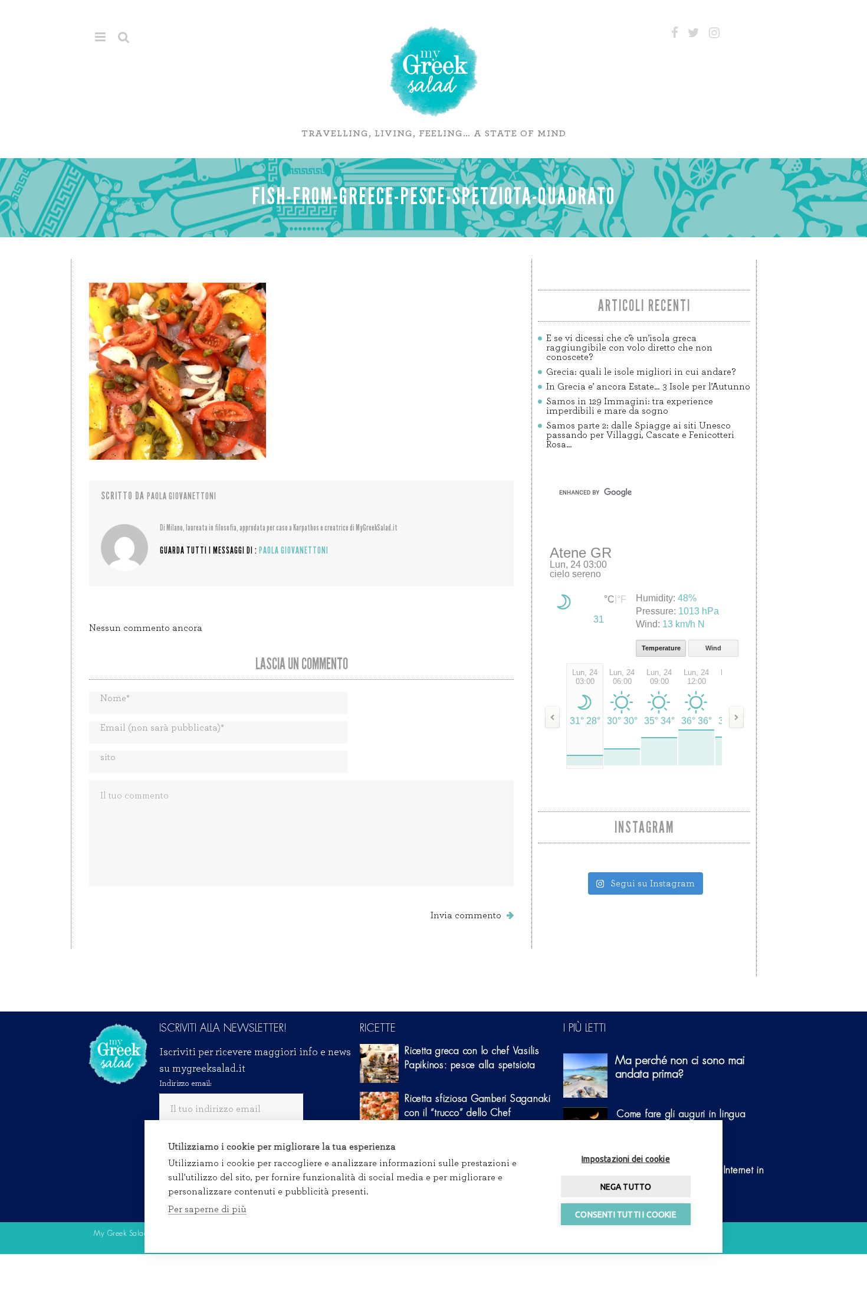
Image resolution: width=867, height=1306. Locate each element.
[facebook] (674, 33)
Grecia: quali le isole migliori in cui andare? (640, 372)
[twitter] (693, 33)
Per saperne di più (207, 1209)
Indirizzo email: (185, 1083)
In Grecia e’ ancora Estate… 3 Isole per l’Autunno (648, 386)
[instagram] (714, 33)
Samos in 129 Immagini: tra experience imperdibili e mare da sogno (629, 406)
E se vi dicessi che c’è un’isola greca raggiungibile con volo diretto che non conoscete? (629, 347)
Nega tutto (626, 1187)
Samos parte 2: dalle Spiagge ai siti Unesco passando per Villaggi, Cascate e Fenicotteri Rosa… (640, 435)
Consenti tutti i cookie (625, 1214)
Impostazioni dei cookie (626, 1159)
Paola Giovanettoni (181, 496)
